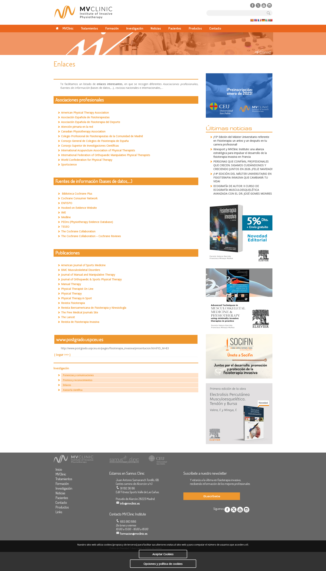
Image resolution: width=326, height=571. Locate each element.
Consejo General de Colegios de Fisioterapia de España (95, 141)
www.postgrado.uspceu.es (79, 339)
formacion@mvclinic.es (133, 533)
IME (63, 212)
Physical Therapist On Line (77, 289)
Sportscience (69, 164)
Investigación (134, 28)
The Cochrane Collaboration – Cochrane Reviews (91, 236)
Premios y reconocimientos (77, 380)
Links (58, 512)
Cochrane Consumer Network (79, 198)
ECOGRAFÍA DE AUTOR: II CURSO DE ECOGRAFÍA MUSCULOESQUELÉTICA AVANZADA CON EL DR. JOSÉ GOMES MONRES (242, 189)
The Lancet (68, 317)
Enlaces (67, 385)
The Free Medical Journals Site (79, 312)
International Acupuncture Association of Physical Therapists (98, 150)
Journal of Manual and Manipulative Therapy (88, 274)
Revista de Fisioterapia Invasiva (80, 322)
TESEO (65, 226)
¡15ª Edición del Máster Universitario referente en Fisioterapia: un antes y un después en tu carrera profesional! (241, 140)
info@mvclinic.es (130, 503)
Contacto (215, 28)
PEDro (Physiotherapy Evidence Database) (87, 222)
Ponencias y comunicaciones (78, 375)
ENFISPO (66, 203)
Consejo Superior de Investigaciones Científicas (90, 145)
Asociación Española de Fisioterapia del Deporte (90, 122)
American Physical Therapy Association (85, 112)
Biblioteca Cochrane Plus (77, 193)
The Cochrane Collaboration (78, 231)
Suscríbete (211, 496)
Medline (66, 217)
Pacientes (174, 28)
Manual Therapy (71, 284)
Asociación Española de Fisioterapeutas (85, 117)
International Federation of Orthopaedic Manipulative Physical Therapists (105, 155)
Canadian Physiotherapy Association (83, 131)
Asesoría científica (72, 390)
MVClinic (68, 28)
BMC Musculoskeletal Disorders (80, 270)
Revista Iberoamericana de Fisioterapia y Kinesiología (93, 307)
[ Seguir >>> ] (62, 354)
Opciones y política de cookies (163, 564)
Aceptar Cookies (163, 554)
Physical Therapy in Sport (76, 298)
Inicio (58, 469)
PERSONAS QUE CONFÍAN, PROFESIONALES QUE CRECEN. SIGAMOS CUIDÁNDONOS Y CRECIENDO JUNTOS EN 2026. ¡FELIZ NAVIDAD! (242, 165)
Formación (112, 28)
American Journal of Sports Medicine (83, 265)
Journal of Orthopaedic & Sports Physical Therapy (91, 279)
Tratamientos (89, 28)
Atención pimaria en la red (77, 126)
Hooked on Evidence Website (79, 207)
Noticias (156, 28)
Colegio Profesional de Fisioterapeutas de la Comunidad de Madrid (102, 136)
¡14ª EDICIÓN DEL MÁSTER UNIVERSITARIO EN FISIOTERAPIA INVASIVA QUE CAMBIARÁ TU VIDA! (242, 177)
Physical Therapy (71, 293)
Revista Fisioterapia (73, 303)
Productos (195, 28)
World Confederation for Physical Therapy (86, 159)
